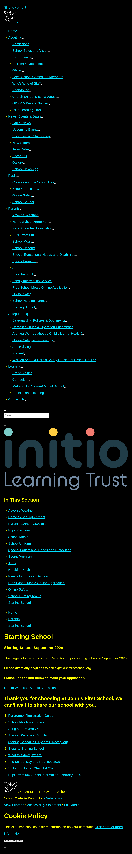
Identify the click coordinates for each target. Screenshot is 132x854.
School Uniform (19, 543)
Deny (14, 840)
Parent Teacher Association (28, 523)
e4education (53, 798)
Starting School (19, 602)
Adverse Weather (21, 510)
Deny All (19, 840)
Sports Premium (20, 556)
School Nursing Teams (24, 596)
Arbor (12, 563)
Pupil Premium (19, 530)
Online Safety (18, 589)
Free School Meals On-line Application (36, 583)
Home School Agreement (26, 517)
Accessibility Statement (44, 805)
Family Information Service (28, 576)
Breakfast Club (19, 570)
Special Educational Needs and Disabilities (39, 550)
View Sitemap (14, 805)
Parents (14, 619)
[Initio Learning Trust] (66, 489)
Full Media (71, 805)
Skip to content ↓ (16, 7)
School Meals (18, 537)
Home (12, 612)
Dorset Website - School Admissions (30, 688)
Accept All (8, 840)
